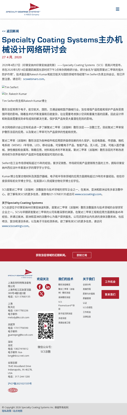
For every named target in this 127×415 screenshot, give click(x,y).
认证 (85, 303)
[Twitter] (41, 293)
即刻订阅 (82, 255)
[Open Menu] (117, 9)
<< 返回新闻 (10, 31)
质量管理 (87, 298)
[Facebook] (40, 286)
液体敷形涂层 (64, 297)
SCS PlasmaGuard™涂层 (66, 305)
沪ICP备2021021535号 (20, 383)
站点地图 (17, 410)
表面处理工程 (64, 322)
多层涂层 (62, 318)
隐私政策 (6, 410)
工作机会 (87, 312)
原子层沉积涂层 (65, 313)
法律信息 (87, 316)
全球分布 (87, 284)
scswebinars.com (33, 79)
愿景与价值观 (89, 293)
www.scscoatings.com (88, 194)
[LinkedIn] (48, 286)
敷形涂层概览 (64, 284)
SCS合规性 (87, 307)
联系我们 (110, 294)
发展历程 (87, 289)
